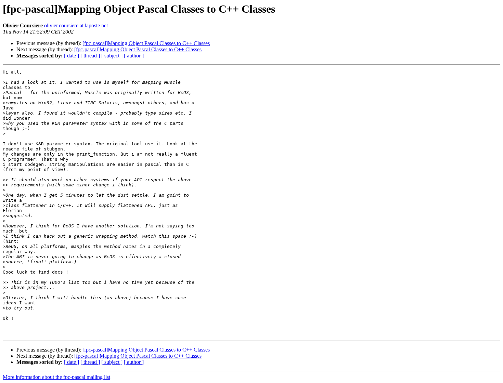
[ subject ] (111, 55)
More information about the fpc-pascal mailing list (56, 377)
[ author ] (134, 55)
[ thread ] (90, 55)
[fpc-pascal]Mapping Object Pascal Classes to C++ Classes (146, 43)
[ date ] (71, 55)
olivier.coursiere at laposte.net (76, 25)
